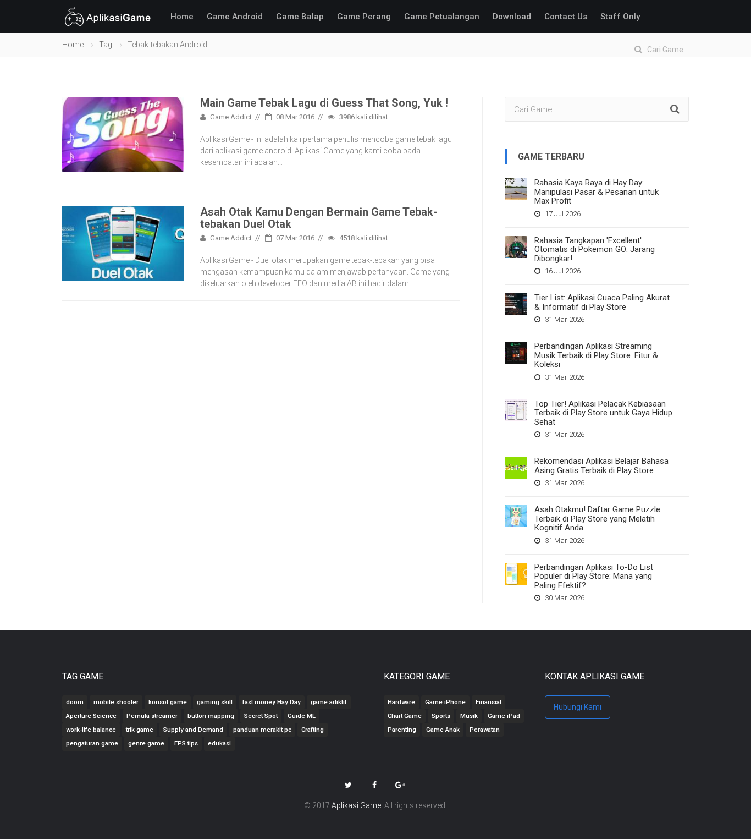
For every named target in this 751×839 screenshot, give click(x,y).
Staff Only (620, 16)
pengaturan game (92, 743)
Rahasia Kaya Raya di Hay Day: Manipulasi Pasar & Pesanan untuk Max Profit (596, 192)
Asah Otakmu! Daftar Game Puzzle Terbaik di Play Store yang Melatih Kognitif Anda (597, 519)
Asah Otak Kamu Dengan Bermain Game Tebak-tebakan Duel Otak (319, 218)
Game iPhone (445, 702)
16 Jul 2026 (562, 271)
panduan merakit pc (262, 729)
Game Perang (364, 16)
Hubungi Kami (577, 707)
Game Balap (300, 16)
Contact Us (565, 16)
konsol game (167, 702)
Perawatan (485, 729)
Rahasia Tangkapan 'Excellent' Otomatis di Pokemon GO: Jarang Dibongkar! (594, 249)
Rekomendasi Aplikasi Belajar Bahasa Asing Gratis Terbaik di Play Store (601, 465)
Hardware (401, 702)
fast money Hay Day (271, 702)
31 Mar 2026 (563, 319)
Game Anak (443, 729)
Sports (441, 716)
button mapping (210, 716)
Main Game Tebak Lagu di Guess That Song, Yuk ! (324, 102)
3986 (363, 117)
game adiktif (329, 702)
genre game (146, 743)
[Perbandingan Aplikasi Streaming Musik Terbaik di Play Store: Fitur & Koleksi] (516, 353)
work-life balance (91, 729)
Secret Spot (261, 716)
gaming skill (215, 702)
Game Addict (230, 117)
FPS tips (186, 743)
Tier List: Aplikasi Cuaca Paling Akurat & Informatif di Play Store (602, 302)
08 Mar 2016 (294, 117)
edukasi (219, 743)
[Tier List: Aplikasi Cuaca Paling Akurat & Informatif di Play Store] (516, 304)
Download (512, 16)
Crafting (312, 729)
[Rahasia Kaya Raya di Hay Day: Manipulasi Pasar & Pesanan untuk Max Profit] (516, 189)
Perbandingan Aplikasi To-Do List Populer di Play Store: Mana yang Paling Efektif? (593, 576)
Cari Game (662, 49)
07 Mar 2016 (294, 238)
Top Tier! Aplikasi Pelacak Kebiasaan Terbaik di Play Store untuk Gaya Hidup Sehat (603, 413)
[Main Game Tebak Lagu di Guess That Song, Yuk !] (123, 134)
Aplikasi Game (356, 805)
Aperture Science (91, 716)
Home (182, 16)
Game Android (235, 16)
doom (75, 702)
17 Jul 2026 (562, 214)
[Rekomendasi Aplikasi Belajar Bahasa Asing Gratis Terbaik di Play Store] (516, 468)
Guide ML (302, 716)
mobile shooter (116, 702)
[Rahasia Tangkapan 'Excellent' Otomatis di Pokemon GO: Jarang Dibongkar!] (516, 247)
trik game (139, 729)
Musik (469, 716)
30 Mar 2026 (563, 598)
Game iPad (504, 716)
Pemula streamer (152, 716)
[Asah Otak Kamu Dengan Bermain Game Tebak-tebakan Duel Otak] (123, 243)
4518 (363, 238)
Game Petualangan (441, 16)
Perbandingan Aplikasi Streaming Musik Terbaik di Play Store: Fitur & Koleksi (596, 355)
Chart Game (405, 716)
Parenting (402, 729)
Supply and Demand (193, 729)
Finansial (488, 702)
